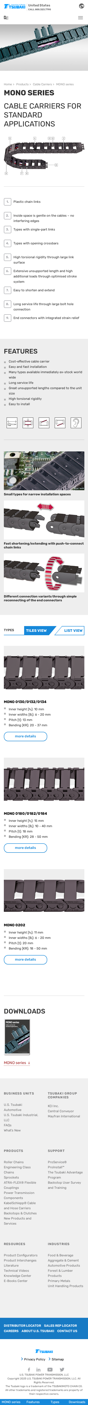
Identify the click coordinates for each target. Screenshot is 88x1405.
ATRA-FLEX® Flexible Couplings (20, 1185)
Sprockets (11, 1177)
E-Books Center (16, 1281)
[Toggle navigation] (80, 17)
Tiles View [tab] (36, 630)
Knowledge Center (17, 1276)
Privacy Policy (34, 1359)
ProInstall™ (56, 1167)
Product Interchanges (20, 1260)
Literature (11, 1265)
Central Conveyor (61, 1111)
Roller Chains (14, 1162)
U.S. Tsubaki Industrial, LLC (21, 1117)
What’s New (12, 1130)
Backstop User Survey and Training (64, 1185)
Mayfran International (64, 1116)
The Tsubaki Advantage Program (65, 1174)
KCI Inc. (53, 1106)
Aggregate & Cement (63, 1260)
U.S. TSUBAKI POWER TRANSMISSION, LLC (44, 1374)
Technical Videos (16, 1271)
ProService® (57, 1162)
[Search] (72, 6)
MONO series (15, 1062)
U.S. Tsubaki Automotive (13, 1107)
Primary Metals (59, 1281)
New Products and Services (17, 1221)
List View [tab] (73, 630)
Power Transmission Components (19, 1195)
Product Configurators (21, 1255)
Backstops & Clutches (20, 1213)
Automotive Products (64, 1265)
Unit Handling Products (65, 1286)
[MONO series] (18, 1038)
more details (25, 736)
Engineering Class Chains (17, 1169)
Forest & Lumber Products (60, 1273)
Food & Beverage (60, 1255)
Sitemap (58, 1359)
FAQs (8, 1125)
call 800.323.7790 (39, 9)
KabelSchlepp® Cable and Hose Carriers (20, 1205)
